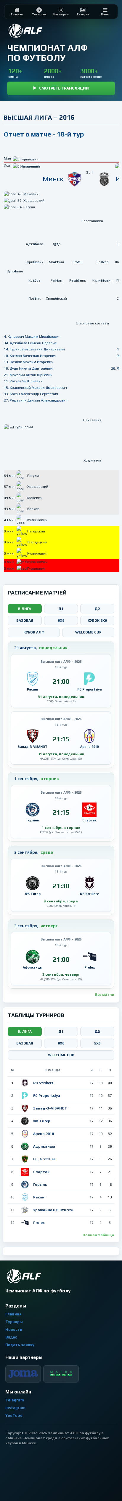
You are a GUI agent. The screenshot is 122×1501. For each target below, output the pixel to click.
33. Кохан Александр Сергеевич (31, 394)
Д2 (97, 609)
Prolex (39, 1223)
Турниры (14, 1322)
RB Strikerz (43, 1083)
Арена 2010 (43, 1134)
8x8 (61, 620)
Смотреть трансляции (64, 88)
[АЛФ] (39, 30)
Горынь (40, 1184)
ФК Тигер (41, 1121)
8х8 (61, 1043)
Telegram (14, 1400)
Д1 (60, 609)
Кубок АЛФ (33, 632)
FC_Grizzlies (44, 1159)
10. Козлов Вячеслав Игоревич (30, 356)
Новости (13, 1329)
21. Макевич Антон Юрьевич (28, 375)
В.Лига (24, 609)
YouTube (14, 1415)
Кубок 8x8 (97, 620)
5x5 (97, 1043)
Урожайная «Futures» (53, 1210)
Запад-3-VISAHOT (50, 1108)
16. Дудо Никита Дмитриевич (28, 368)
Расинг (39, 1197)
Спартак (41, 1172)
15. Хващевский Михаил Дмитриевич (35, 388)
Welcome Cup (88, 632)
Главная (13, 1314)
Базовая (24, 620)
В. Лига (25, 1031)
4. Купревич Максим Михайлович (32, 336)
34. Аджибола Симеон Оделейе (30, 343)
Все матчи (104, 994)
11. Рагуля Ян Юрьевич (23, 381)
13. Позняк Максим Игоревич (28, 362)
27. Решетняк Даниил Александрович (36, 400)
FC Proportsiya (46, 1096)
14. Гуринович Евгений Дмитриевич (34, 349)
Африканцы (44, 1146)
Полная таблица (98, 1235)
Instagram (15, 1408)
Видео (11, 1337)
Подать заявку (19, 1345)
